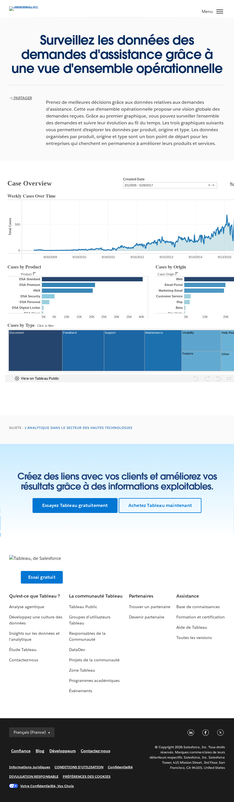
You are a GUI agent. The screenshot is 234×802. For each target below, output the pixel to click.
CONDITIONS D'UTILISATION (79, 767)
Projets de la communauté (94, 659)
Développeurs (62, 750)
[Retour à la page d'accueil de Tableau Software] (29, 6)
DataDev (77, 649)
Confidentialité (120, 767)
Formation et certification (200, 617)
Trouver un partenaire (149, 606)
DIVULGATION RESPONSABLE (33, 776)
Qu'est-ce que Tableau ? (34, 596)
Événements (80, 690)
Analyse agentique (26, 606)
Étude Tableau (23, 649)
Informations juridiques (29, 767)
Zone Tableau (82, 670)
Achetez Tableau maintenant (160, 505)
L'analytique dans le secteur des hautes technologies (78, 428)
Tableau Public (83, 606)
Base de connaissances (198, 606)
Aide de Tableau (191, 627)
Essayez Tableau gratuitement (75, 505)
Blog (40, 750)
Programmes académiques (94, 680)
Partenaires (141, 596)
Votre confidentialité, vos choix (47, 785)
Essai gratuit (41, 577)
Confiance (21, 750)
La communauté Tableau (95, 596)
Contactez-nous (23, 659)
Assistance (187, 596)
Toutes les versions (194, 637)
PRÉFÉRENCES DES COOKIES (87, 776)
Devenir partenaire (146, 617)
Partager (22, 97)
